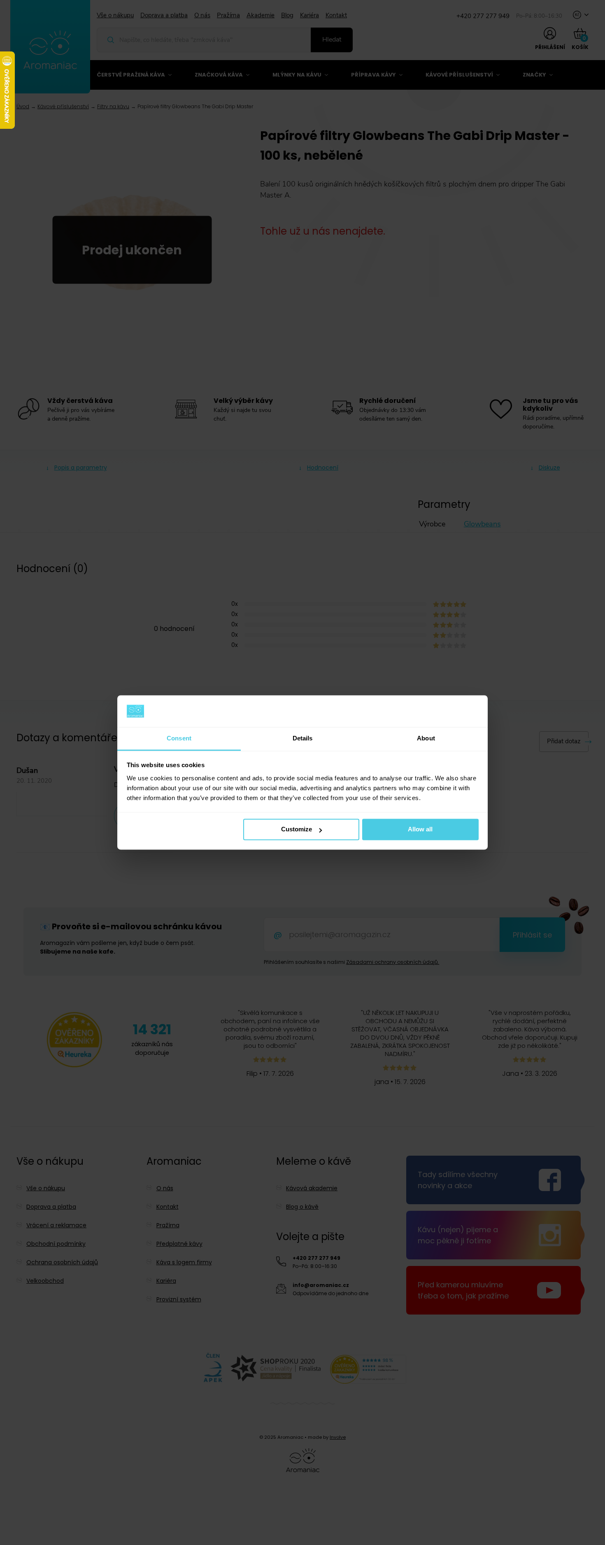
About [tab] (426, 738)
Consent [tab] (179, 738)
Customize (296, 829)
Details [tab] (303, 738)
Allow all (420, 829)
